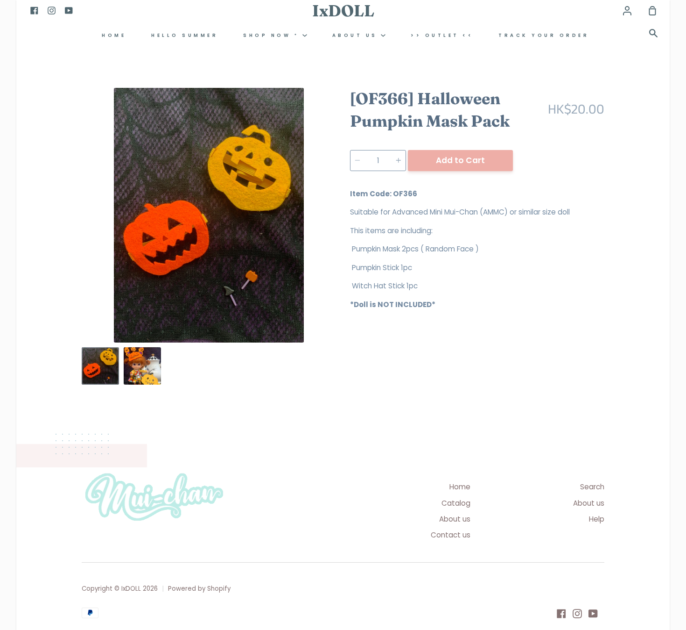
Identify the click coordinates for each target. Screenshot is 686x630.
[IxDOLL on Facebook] (561, 613)
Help (596, 519)
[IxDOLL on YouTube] (593, 613)
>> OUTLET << (442, 35)
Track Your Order (543, 35)
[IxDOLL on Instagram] (577, 613)
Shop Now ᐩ (272, 35)
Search (592, 487)
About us (356, 35)
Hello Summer (184, 35)
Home (459, 487)
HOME (114, 35)
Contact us (450, 535)
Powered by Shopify (199, 588)
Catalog (455, 503)
